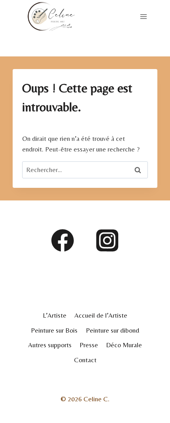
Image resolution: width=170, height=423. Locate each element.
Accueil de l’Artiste (100, 315)
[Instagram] (107, 240)
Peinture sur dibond (112, 330)
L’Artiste (54, 315)
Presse (88, 345)
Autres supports (50, 345)
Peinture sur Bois (54, 330)
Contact (85, 360)
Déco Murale (124, 345)
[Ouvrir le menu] (143, 16)
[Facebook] (62, 240)
